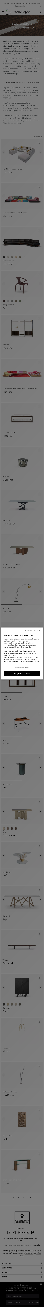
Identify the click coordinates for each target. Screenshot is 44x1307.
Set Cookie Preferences (22, 667)
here (12, 661)
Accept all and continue (22, 673)
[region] (22, 653)
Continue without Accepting (33, 630)
